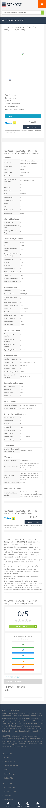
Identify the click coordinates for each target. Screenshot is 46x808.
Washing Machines (10, 791)
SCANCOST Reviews (14, 682)
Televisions (7, 796)
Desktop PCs (8, 778)
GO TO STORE (32, 127)
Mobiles (6, 757)
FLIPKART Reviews (13, 677)
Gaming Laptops (9, 774)
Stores (9, 116)
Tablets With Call (9, 762)
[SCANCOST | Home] (23, 4)
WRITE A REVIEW (21, 626)
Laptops (6, 770)
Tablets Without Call (11, 766)
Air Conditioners (9, 787)
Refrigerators (8, 800)
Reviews (7, 690)
